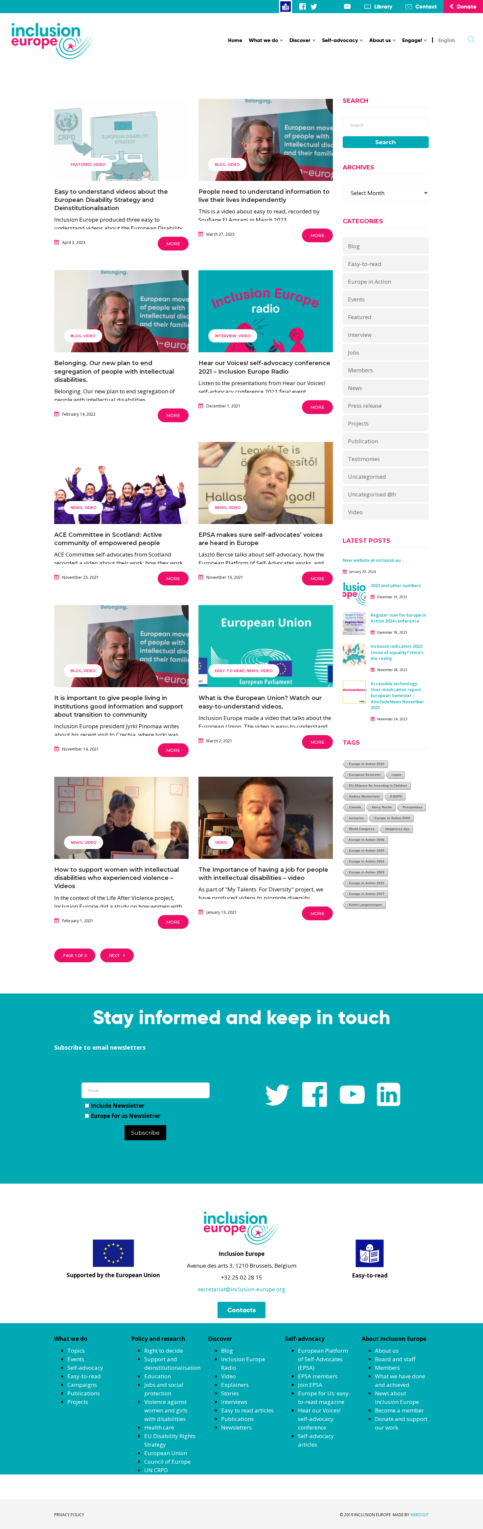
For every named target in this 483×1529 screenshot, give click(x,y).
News (76, 507)
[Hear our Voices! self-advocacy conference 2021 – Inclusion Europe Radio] (265, 330)
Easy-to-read (230, 670)
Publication (363, 441)
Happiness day (397, 829)
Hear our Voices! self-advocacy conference (319, 1419)
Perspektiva (412, 807)
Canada (355, 807)
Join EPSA (310, 1384)
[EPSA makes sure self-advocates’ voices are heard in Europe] (265, 502)
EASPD (396, 796)
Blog (220, 164)
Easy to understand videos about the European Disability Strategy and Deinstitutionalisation (111, 200)
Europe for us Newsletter (125, 1116)
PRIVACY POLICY (69, 1515)
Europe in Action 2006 (366, 839)
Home (235, 40)
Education (157, 1376)
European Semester (365, 774)
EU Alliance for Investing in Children (378, 785)
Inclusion (356, 818)
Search (385, 142)
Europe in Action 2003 (366, 872)
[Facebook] (302, 6)
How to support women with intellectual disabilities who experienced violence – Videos (116, 878)
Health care (159, 1427)
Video (99, 164)
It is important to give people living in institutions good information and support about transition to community (118, 706)
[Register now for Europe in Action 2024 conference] (354, 623)
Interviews (234, 1402)
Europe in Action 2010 (366, 764)
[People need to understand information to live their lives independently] (265, 159)
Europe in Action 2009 (392, 818)
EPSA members (317, 1376)
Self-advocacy (340, 40)
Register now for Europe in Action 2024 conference (398, 618)
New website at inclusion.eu (372, 560)
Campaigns (82, 1384)
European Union (165, 1453)
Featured (81, 164)
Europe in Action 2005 (366, 850)
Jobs (353, 352)
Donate (466, 6)
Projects (358, 423)
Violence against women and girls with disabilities (166, 1410)
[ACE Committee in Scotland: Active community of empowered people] (121, 502)
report (396, 774)
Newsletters (236, 1427)
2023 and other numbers (396, 585)
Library (383, 6)
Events (356, 299)
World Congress (362, 829)
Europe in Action (369, 281)
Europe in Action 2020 (366, 883)
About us (380, 40)
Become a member (399, 1410)
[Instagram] (325, 6)
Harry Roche (382, 807)
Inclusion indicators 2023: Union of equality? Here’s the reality (397, 652)
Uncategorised (367, 476)
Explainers (235, 1384)
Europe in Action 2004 (366, 861)
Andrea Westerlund (364, 796)
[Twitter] (313, 6)
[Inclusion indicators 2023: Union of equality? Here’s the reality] (354, 654)
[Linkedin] (336, 6)
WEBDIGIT (419, 1515)
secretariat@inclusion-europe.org (241, 1289)
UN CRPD (156, 1470)
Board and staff (395, 1359)
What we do (263, 40)
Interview (226, 336)
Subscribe (145, 1132)
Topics (76, 1350)
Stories (230, 1393)
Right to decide (163, 1350)
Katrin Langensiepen (365, 904)
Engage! (412, 40)
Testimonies (364, 459)
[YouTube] (347, 6)
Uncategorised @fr (372, 494)
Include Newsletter (117, 1105)
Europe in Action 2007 (366, 894)
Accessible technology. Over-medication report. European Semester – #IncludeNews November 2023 (397, 695)
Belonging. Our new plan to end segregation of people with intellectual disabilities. (114, 371)
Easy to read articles (247, 1410)
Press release (365, 405)
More (173, 243)
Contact (426, 6)
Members (360, 370)
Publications (83, 1393)
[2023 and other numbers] (354, 593)
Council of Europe (167, 1461)
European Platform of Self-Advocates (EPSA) (323, 1359)
